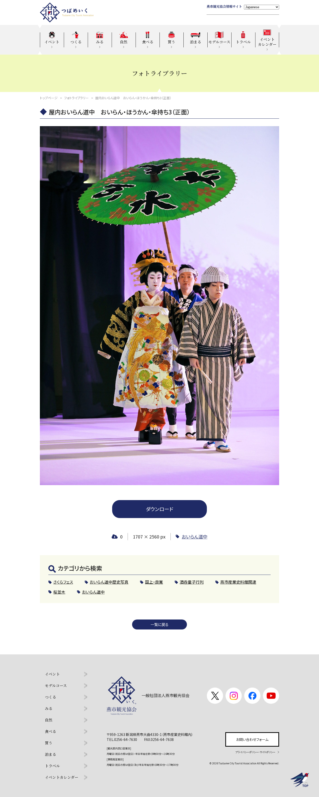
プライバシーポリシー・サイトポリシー (255, 752)
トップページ (49, 97)
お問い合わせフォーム (252, 739)
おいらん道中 (194, 536)
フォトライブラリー (76, 97)
